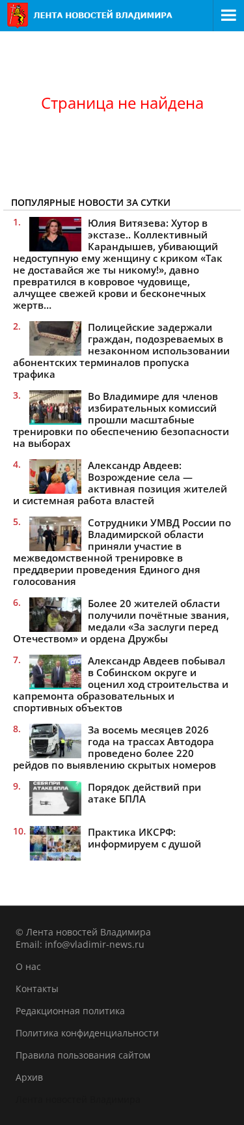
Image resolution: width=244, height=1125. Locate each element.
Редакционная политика (70, 1010)
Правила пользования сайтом (83, 1055)
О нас (28, 966)
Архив (29, 1077)
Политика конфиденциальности (87, 1033)
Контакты (37, 988)
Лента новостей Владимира (78, 1099)
